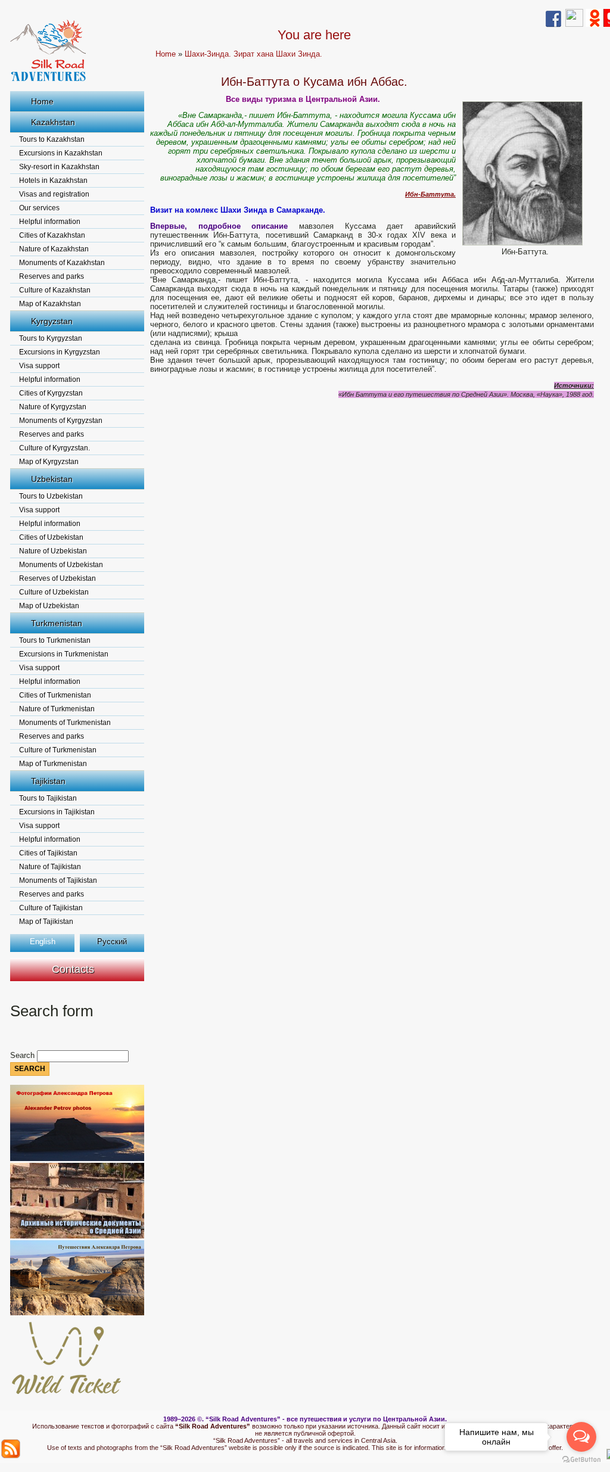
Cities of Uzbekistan (51, 537)
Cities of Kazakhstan (52, 235)
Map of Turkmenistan (53, 764)
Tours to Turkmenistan (55, 640)
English (42, 941)
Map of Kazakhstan (50, 304)
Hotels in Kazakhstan (53, 180)
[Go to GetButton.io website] (581, 1460)
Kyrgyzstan (52, 321)
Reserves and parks (51, 276)
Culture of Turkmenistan (58, 750)
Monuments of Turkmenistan (65, 722)
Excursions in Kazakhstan (60, 153)
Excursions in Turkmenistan (63, 654)
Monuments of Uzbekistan (61, 565)
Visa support (39, 366)
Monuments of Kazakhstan (62, 263)
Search (23, 1055)
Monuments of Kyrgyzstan (60, 420)
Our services (39, 208)
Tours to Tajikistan (48, 798)
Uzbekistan (52, 479)
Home (42, 101)
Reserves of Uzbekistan (57, 578)
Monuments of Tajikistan (58, 880)
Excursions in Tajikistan (57, 812)
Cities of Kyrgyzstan (51, 393)
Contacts (73, 969)
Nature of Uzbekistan (53, 551)
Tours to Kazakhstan (52, 139)
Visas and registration (54, 194)
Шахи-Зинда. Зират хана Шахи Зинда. (253, 53)
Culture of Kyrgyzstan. (54, 448)
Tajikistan (48, 781)
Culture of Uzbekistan (54, 592)
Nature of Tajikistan (50, 867)
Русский (112, 941)
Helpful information (49, 221)
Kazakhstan (53, 122)
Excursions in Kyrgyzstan (59, 352)
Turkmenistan (56, 623)
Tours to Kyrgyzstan (50, 338)
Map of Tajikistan (46, 921)
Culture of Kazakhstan (55, 290)
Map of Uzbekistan (49, 606)
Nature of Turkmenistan (57, 709)
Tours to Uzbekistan (51, 496)
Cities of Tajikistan (48, 853)
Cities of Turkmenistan (55, 695)
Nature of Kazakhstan (54, 249)
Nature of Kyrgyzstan (52, 407)
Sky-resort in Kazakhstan (59, 167)
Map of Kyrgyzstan (49, 462)
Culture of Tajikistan (51, 908)
